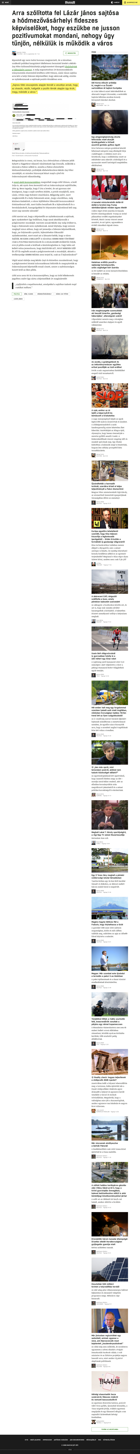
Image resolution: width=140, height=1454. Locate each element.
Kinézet (117, 2)
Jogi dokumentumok (77, 1440)
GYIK (26, 1440)
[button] (17, 294)
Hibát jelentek (35, 1440)
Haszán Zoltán (21, 52)
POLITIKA (19, 54)
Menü (7, 2)
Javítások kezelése (61, 1440)
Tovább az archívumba (109, 1429)
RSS (99, 1440)
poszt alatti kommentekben (27, 182)
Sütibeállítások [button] (109, 1440)
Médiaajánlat (91, 1440)
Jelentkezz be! (132, 2)
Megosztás (72, 53)
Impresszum (47, 1440)
